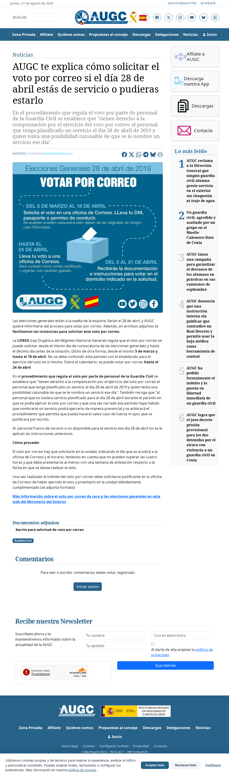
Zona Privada (24, 34)
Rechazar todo (185, 765)
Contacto (160, 746)
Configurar (213, 765)
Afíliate (210, 3)
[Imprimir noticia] (160, 155)
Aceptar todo (154, 765)
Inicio (211, 34)
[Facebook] (124, 155)
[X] (131, 155)
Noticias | (20, 153)
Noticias (190, 34)
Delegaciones (167, 34)
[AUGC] (79, 710)
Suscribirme (165, 665)
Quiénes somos (71, 34)
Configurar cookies (114, 746)
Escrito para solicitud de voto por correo (50, 529)
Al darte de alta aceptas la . (182, 652)
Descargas (141, 34)
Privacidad (141, 746)
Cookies (89, 746)
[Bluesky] (153, 155)
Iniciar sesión (87, 586)
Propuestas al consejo (108, 34)
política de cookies (82, 770)
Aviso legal (70, 746)
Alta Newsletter (184, 3)
